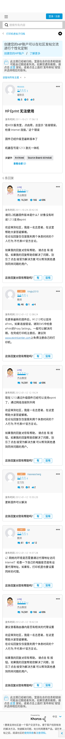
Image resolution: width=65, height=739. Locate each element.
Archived (19, 157)
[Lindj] (10, 190)
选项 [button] (60, 33)
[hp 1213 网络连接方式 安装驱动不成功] (25, 77)
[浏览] (5, 16)
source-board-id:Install (40, 157)
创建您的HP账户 (14, 53)
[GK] (10, 533)
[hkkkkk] (10, 90)
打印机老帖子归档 (15, 33)
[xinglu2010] (10, 294)
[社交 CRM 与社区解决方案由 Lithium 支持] (38, 717)
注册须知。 (42, 732)
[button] (58, 86)
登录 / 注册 (54, 16)
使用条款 (29, 732)
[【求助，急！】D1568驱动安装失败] (21, 77)
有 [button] (38, 278)
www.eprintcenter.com (18, 338)
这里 (12, 67)
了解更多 (35, 53)
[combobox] (32, 25)
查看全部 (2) (20, 163)
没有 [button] (48, 278)
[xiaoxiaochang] (10, 477)
